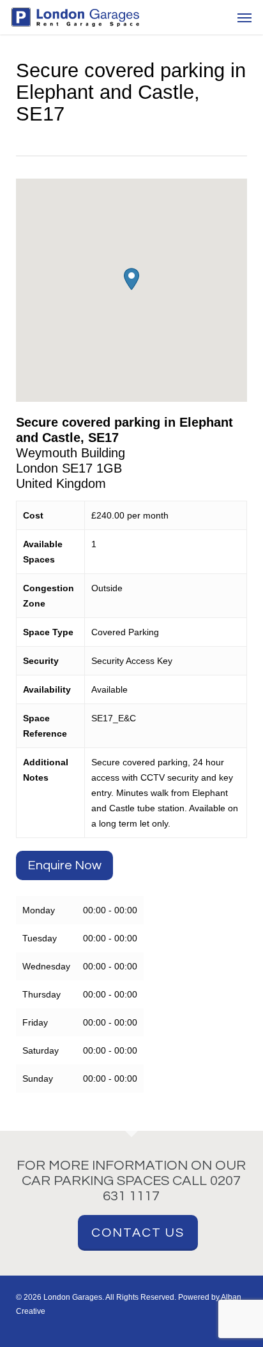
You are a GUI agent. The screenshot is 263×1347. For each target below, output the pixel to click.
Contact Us (137, 1232)
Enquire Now (64, 865)
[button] (244, 17)
